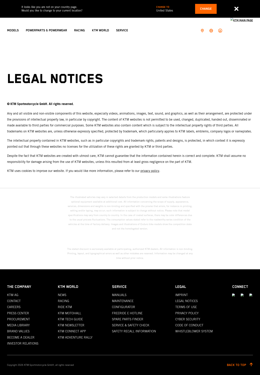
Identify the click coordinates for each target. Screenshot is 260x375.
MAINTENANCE (123, 301)
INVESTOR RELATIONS (22, 343)
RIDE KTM (65, 307)
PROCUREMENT (18, 319)
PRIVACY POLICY (187, 313)
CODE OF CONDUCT (189, 325)
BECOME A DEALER (20, 337)
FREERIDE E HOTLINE (127, 313)
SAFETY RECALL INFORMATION (134, 331)
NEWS (62, 295)
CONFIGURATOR (123, 307)
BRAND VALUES (18, 331)
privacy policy (149, 171)
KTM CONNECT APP (72, 331)
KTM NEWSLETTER (71, 325)
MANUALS (119, 295)
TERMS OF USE (186, 307)
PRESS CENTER (18, 313)
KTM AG (12, 295)
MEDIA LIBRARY (18, 325)
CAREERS (14, 307)
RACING (63, 301)
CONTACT (14, 301)
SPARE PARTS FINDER (127, 319)
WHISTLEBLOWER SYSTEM (194, 331)
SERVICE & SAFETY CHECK (130, 325)
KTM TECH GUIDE (70, 319)
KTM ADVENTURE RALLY (75, 337)
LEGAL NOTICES (186, 301)
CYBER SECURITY (187, 319)
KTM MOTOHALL (69, 313)
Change (206, 9)
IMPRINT (181, 295)
